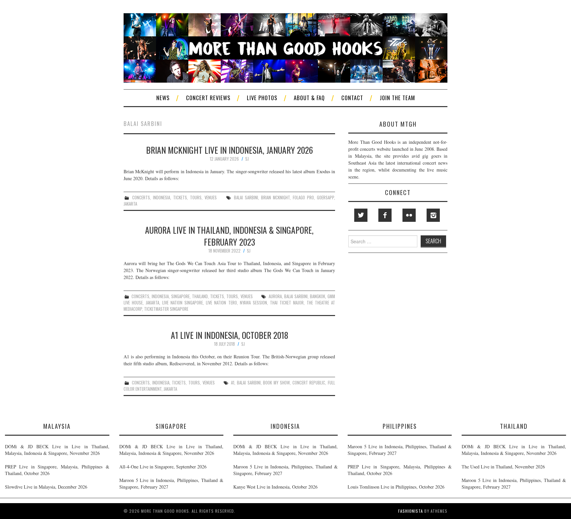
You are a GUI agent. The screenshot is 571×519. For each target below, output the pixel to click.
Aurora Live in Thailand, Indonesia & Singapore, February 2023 (229, 235)
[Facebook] (385, 215)
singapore (180, 296)
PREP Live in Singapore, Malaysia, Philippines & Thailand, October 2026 (57, 469)
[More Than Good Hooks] (285, 47)
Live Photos (262, 98)
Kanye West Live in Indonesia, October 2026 (275, 487)
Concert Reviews (208, 98)
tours (196, 197)
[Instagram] (433, 215)
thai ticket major (287, 302)
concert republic (308, 382)
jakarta (130, 204)
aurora (275, 296)
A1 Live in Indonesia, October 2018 (229, 335)
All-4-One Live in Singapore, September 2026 (163, 466)
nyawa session (253, 302)
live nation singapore (182, 302)
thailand (200, 296)
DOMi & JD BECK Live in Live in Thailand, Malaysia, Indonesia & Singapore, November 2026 (57, 449)
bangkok (317, 296)
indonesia (161, 197)
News (163, 98)
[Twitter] (360, 215)
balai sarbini (246, 197)
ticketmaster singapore (166, 309)
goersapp (325, 197)
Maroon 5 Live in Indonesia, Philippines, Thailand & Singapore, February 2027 (171, 483)
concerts (141, 197)
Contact (352, 98)
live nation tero (221, 302)
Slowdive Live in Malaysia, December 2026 (46, 487)
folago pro (303, 197)
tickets (180, 197)
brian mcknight (275, 197)
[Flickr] (409, 215)
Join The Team (397, 98)
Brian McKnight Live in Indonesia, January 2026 (229, 149)
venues (211, 197)
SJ (247, 159)
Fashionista (410, 511)
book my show (276, 382)
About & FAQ (309, 98)
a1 (232, 382)
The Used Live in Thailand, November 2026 (503, 466)
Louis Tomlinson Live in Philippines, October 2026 (396, 487)
